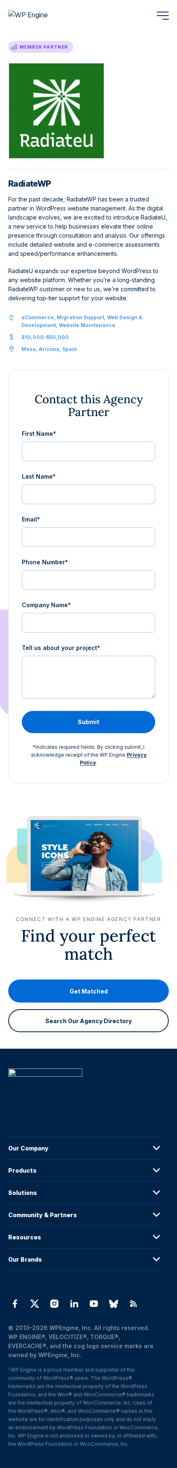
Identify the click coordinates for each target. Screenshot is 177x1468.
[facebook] (14, 1303)
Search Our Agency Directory (88, 1020)
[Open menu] (163, 15)
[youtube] (93, 1303)
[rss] (133, 1303)
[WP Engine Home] (39, 15)
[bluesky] (113, 1303)
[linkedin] (74, 1303)
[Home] (84, 1089)
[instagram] (54, 1303)
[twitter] (34, 1303)
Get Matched (89, 991)
